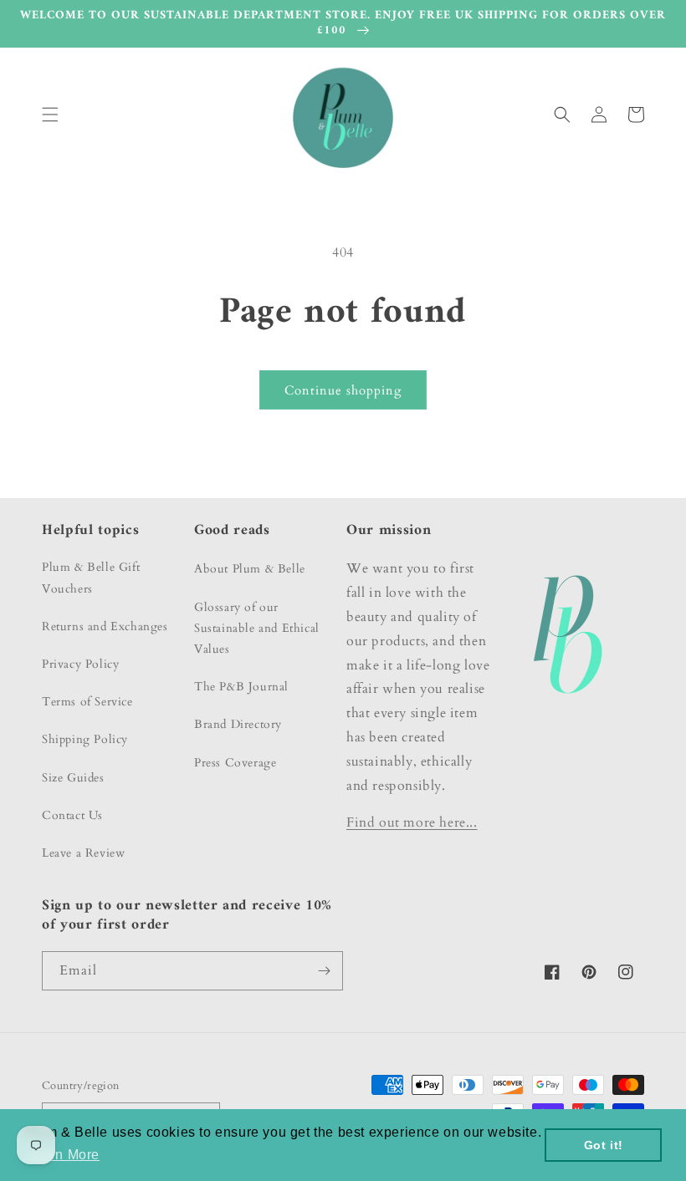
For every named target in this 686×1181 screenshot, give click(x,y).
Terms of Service (87, 702)
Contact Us (72, 815)
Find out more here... (412, 822)
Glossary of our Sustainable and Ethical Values (257, 628)
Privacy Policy (80, 664)
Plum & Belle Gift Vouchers (91, 577)
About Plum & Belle (249, 569)
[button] (50, 114)
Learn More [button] (63, 1155)
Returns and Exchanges (105, 626)
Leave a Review (83, 853)
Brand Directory (238, 724)
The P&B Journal (241, 687)
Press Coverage (235, 763)
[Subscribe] (323, 970)
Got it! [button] (603, 1145)
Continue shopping (343, 390)
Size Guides (73, 778)
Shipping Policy (85, 739)
